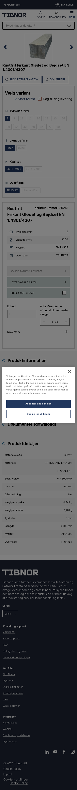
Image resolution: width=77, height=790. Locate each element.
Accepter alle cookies (38, 403)
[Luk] (69, 371)
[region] (38, 395)
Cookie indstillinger (38, 414)
